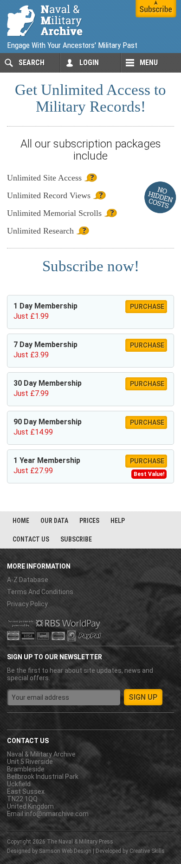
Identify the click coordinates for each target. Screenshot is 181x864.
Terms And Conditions (40, 592)
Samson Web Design (65, 851)
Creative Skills (147, 851)
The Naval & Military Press (80, 841)
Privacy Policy (27, 604)
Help (117, 520)
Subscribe (76, 539)
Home (21, 520)
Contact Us (31, 539)
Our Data (54, 520)
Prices (89, 520)
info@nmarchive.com (57, 813)
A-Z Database (27, 579)
